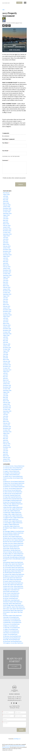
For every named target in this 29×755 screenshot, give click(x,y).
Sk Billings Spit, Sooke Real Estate (11, 589)
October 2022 (6, 273)
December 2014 (7, 426)
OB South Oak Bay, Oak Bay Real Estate (12, 552)
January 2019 (6, 346)
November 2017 (7, 366)
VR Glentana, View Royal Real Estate (12, 636)
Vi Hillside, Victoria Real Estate (10, 626)
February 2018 (6, 361)
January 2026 (6, 206)
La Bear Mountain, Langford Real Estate (12, 507)
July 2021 (5, 297)
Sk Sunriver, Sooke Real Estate (10, 598)
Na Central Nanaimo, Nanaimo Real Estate (13, 533)
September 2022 (7, 275)
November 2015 (7, 407)
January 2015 (6, 425)
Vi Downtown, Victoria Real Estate (11, 619)
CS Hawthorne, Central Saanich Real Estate (13, 481)
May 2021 (5, 301)
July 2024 (5, 237)
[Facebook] (12, 734)
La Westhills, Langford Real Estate (11, 526)
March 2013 (6, 456)
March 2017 (6, 380)
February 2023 (6, 266)
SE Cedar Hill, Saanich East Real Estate (12, 565)
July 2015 (5, 414)
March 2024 (6, 244)
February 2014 (6, 443)
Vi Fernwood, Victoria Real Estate (11, 624)
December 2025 (7, 208)
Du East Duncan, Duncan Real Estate (12, 490)
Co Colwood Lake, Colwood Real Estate (13, 467)
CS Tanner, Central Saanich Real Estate (12, 488)
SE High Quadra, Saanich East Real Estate (13, 571)
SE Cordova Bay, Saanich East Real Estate (13, 567)
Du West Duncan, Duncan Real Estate (12, 493)
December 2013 (7, 447)
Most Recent (6, 193)
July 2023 (5, 258)
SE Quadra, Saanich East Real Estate (12, 581)
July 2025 (5, 217)
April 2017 (5, 378)
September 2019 (7, 333)
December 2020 (7, 309)
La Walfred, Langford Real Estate (11, 524)
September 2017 (7, 370)
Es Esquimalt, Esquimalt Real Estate (12, 495)
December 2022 (7, 270)
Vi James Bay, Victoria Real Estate (11, 627)
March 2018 (6, 359)
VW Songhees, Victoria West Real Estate (13, 643)
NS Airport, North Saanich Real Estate (12, 536)
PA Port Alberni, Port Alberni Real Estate (13, 555)
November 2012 (7, 461)
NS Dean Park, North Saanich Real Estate (13, 541)
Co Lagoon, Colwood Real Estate (11, 471)
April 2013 (5, 454)
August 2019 (6, 335)
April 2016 (5, 399)
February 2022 (6, 287)
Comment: (5, 160)
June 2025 (5, 218)
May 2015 (5, 418)
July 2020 (5, 318)
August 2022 (6, 277)
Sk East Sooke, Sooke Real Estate (11, 593)
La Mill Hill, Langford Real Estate (10, 519)
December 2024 (7, 229)
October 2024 (6, 232)
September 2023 (7, 254)
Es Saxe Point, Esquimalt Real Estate (12, 502)
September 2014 (7, 431)
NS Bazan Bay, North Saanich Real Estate (13, 538)
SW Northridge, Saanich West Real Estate (13, 605)
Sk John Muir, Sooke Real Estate (11, 595)
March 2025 (6, 223)
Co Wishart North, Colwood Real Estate (13, 476)
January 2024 (6, 248)
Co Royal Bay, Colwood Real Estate (11, 473)
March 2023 (6, 265)
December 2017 (7, 364)
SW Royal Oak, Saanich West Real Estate (13, 610)
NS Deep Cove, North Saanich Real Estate (13, 543)
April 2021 (5, 303)
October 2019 (6, 332)
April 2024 (5, 242)
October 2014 (6, 430)
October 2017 (6, 368)
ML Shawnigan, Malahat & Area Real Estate (13, 531)
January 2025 (6, 227)
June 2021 (5, 299)
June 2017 (5, 375)
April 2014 (5, 440)
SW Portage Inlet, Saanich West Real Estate (13, 607)
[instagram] (14, 734)
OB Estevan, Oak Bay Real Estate (11, 546)
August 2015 (6, 413)
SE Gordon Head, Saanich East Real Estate (13, 569)
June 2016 (5, 395)
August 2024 (6, 236)
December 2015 (7, 406)
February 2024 (7, 246)
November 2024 (7, 230)
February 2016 (6, 402)
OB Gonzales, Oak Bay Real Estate (11, 548)
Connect (19, 2)
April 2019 (5, 342)
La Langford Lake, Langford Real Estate (12, 516)
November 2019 (7, 330)
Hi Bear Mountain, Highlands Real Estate (12, 504)
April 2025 (5, 222)
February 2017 (6, 382)
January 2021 (6, 308)
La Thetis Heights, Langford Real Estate (12, 522)
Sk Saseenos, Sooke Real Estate (11, 596)
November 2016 (7, 387)
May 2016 (5, 397)
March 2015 (6, 421)
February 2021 (6, 306)
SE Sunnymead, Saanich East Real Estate (13, 583)
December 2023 (7, 249)
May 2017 (5, 376)
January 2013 (6, 459)
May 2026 (5, 199)
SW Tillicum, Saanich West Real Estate (12, 615)
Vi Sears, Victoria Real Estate (10, 634)
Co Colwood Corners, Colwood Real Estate (13, 466)
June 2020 (5, 320)
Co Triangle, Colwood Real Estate (11, 474)
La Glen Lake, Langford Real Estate (11, 510)
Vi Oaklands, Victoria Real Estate (11, 631)
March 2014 (6, 442)
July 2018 (5, 352)
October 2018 (6, 349)
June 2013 (5, 450)
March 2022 (6, 285)
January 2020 (6, 327)
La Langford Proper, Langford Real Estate (13, 517)
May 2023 (5, 261)
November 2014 (7, 428)
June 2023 (5, 260)
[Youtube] (17, 734)
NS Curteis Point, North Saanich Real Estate (13, 540)
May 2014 (5, 438)
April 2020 (5, 321)
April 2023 (5, 263)
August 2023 (6, 256)
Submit (20, 184)
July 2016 (5, 394)
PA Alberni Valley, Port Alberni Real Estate (13, 553)
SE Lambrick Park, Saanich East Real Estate (13, 574)
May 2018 (5, 356)
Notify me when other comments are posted (14, 178)
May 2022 (5, 282)
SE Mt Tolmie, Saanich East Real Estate (12, 579)
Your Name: (5, 143)
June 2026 (5, 198)
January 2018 (6, 363)
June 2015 (5, 416)
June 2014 (5, 437)
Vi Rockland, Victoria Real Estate (11, 632)
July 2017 (5, 373)
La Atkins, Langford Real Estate (10, 505)
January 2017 (6, 383)
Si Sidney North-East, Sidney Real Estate (13, 586)
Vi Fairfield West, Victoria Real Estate (12, 622)
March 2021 (6, 304)
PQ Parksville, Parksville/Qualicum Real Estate (14, 557)
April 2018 (5, 358)
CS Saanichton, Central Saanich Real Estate (13, 486)
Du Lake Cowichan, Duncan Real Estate (12, 491)
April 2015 (5, 419)
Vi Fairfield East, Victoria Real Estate (12, 620)
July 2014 (5, 435)
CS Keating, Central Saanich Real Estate (12, 485)
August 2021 (6, 296)
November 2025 (7, 210)
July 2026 (5, 196)
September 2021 (7, 294)
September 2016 (7, 390)
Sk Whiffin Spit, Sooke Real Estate (11, 600)
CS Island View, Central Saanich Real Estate (13, 483)
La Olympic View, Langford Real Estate (12, 521)
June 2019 (5, 339)
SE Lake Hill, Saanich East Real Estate (12, 572)
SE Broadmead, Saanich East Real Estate (13, 562)
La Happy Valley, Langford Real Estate (12, 514)
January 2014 (6, 445)
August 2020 (6, 316)
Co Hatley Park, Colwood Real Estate (12, 469)
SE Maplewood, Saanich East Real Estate (13, 576)
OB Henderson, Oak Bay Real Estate (12, 550)
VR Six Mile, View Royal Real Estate (11, 639)
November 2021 (7, 291)
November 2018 (7, 347)
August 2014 (6, 433)
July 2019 (5, 337)
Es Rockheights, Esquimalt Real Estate (12, 500)
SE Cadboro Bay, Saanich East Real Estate (13, 564)
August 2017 (6, 371)
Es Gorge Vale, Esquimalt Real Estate (12, 497)
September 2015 (7, 411)
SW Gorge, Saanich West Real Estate (12, 603)
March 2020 (6, 323)
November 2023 (7, 251)
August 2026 (6, 194)
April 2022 (5, 284)
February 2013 (6, 457)
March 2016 (6, 401)
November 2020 (7, 311)
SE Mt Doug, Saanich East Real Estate (12, 577)
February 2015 (6, 423)
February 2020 (7, 325)
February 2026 (6, 205)
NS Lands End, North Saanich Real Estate (13, 545)
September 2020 (7, 315)
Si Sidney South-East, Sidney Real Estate (13, 588)
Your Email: (5, 150)
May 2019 (5, 340)
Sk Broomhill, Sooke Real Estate (10, 591)
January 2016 (6, 404)
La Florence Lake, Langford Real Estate (12, 509)
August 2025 (6, 215)
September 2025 (7, 213)
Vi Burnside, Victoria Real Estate (11, 617)
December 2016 (7, 385)
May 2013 (5, 452)
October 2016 (6, 388)
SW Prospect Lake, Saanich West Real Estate (14, 608)
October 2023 (6, 253)
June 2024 (5, 239)
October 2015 (6, 409)
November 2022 (7, 272)
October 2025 (6, 211)
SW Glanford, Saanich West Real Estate (12, 601)
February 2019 (6, 344)
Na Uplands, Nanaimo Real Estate (11, 534)
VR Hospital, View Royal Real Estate (11, 638)
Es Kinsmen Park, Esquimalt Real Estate (12, 498)
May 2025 (5, 220)
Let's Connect (15, 666)
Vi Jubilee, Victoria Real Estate (10, 629)
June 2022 (5, 280)
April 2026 (5, 201)
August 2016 (6, 392)
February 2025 (6, 225)
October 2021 (6, 292)
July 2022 (5, 278)
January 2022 (6, 289)
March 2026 (6, 203)
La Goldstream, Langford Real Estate (12, 512)
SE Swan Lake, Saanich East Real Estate (12, 584)
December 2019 (7, 328)
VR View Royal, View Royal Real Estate (12, 641)
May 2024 (5, 241)
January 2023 (6, 268)
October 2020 (6, 313)
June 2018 (5, 354)
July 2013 (5, 449)
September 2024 (7, 234)
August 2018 (6, 351)
